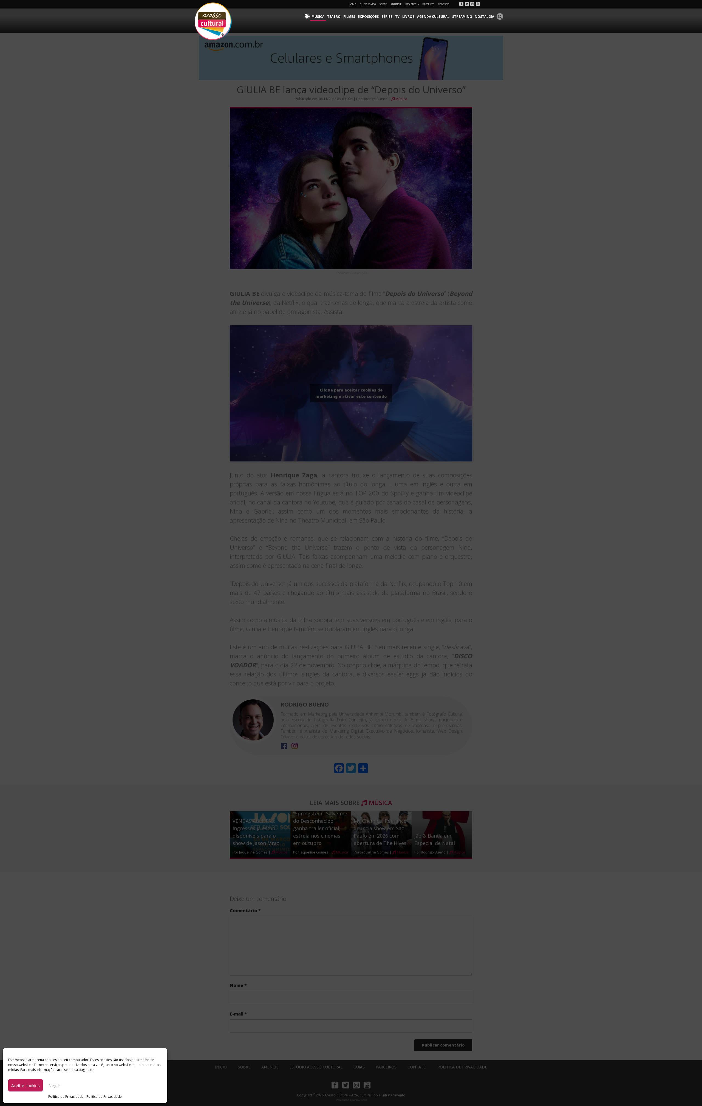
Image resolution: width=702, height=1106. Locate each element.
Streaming (462, 16)
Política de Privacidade (66, 1096)
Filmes (349, 16)
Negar (54, 1085)
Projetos (410, 4)
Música (318, 16)
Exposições (368, 16)
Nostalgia (484, 16)
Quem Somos (368, 4)
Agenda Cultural (433, 16)
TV (397, 16)
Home (352, 4)
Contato (443, 4)
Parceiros (428, 4)
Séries (386, 16)
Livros (408, 16)
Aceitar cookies (25, 1085)
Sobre (383, 4)
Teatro (334, 16)
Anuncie (395, 4)
